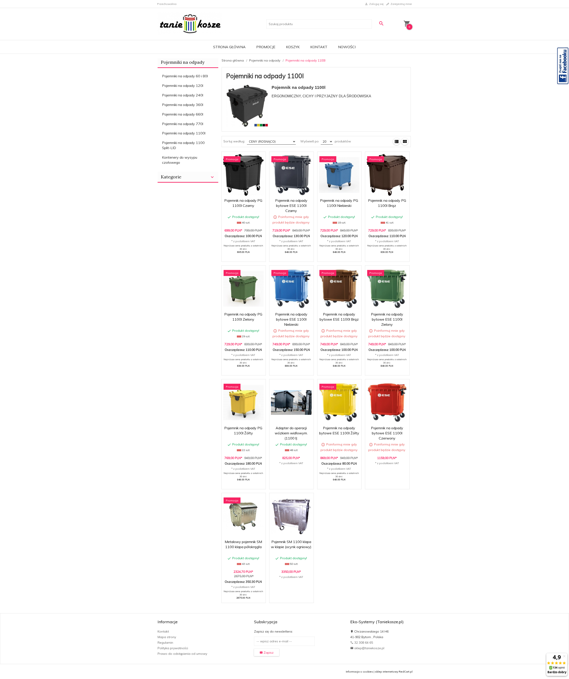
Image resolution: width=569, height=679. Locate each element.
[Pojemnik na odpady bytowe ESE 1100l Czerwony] (387, 402)
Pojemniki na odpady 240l (182, 95)
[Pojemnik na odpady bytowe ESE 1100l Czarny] (291, 175)
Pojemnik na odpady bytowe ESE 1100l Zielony (387, 319)
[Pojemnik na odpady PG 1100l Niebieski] (339, 175)
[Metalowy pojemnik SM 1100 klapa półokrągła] (243, 516)
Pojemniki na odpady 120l (182, 85)
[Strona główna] (190, 24)
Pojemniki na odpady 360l (182, 104)
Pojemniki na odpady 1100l (183, 133)
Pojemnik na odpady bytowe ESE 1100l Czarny (291, 205)
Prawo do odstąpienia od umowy (182, 654)
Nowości (347, 47)
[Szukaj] (381, 23)
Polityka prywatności (173, 648)
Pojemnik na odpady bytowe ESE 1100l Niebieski (291, 319)
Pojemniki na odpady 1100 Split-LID (183, 145)
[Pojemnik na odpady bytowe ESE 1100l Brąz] (339, 289)
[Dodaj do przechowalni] (259, 157)
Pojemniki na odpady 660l (182, 114)
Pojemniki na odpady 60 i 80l (185, 76)
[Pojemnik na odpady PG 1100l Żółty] (243, 402)
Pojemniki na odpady (183, 62)
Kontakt (318, 47)
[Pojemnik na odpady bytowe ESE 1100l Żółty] (339, 402)
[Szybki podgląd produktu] (248, 157)
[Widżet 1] (563, 65)
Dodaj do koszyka (244, 254)
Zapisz (268, 653)
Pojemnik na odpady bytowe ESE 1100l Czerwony (387, 433)
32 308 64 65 (363, 643)
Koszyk (293, 47)
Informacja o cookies (359, 671)
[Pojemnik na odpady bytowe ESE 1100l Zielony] (387, 289)
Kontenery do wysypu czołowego (179, 160)
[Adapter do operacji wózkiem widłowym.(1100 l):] (291, 402)
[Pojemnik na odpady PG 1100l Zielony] (243, 289)
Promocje (265, 47)
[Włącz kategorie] (212, 177)
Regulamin (165, 643)
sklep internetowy (386, 671)
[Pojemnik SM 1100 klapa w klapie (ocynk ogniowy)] (291, 516)
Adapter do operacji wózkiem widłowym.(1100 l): (291, 433)
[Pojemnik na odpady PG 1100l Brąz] (387, 175)
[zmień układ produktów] (396, 141)
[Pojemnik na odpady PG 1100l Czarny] (243, 175)
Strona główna (229, 47)
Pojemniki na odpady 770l (182, 124)
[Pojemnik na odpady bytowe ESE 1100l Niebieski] (291, 289)
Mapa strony (167, 637)
